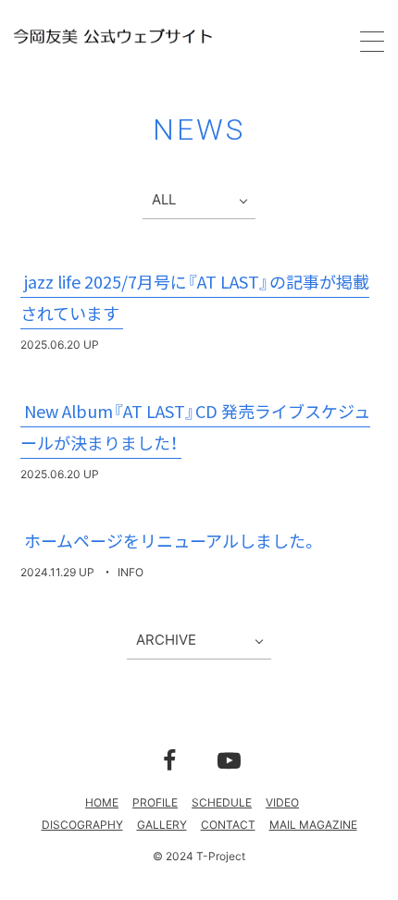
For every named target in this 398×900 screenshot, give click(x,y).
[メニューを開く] (372, 41)
